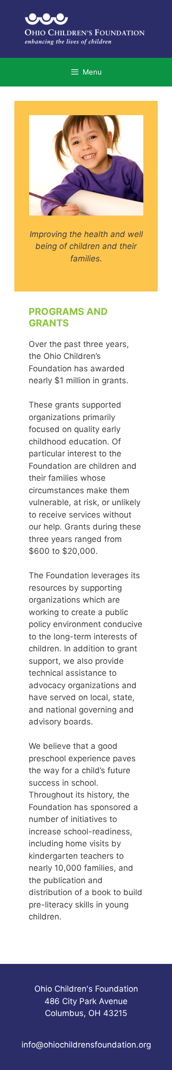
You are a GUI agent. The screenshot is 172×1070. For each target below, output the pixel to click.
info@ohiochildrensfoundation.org (86, 1044)
